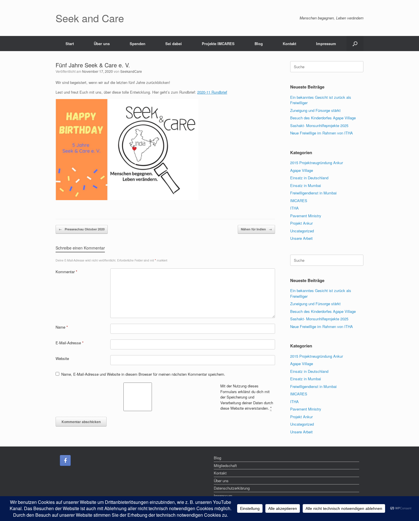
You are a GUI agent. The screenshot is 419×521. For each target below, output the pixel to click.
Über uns (102, 43)
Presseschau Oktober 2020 (82, 229)
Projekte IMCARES (218, 43)
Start (70, 43)
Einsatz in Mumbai (305, 185)
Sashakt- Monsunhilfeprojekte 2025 (319, 125)
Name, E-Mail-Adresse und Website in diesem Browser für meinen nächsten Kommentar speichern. (143, 374)
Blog (259, 43)
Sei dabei (173, 43)
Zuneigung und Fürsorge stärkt (315, 110)
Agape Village (301, 170)
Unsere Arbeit (301, 238)
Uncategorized (302, 231)
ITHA (294, 208)
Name (62, 327)
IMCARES (298, 200)
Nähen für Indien (256, 229)
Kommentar (66, 271)
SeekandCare (131, 71)
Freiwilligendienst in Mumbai (313, 193)
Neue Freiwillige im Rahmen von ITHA (321, 133)
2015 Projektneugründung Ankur (316, 162)
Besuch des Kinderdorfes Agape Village (323, 117)
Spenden (137, 43)
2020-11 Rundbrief (212, 92)
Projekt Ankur (301, 223)
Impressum (326, 43)
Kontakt (289, 43)
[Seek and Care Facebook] (65, 460)
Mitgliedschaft (225, 465)
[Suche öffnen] (355, 43)
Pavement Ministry (305, 215)
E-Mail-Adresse (70, 342)
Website (62, 358)
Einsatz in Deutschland (309, 177)
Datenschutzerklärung (232, 488)
